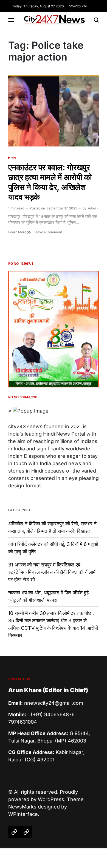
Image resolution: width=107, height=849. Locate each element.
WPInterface (23, 814)
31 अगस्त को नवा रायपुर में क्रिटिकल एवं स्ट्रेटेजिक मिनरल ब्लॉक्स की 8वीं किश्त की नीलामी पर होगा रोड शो (52, 572)
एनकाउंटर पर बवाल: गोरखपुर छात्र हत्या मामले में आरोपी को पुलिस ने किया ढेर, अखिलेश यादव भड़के (50, 182)
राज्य (14, 157)
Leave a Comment (47, 232)
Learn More (17, 232)
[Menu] (11, 19)
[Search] (96, 19)
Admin (93, 208)
